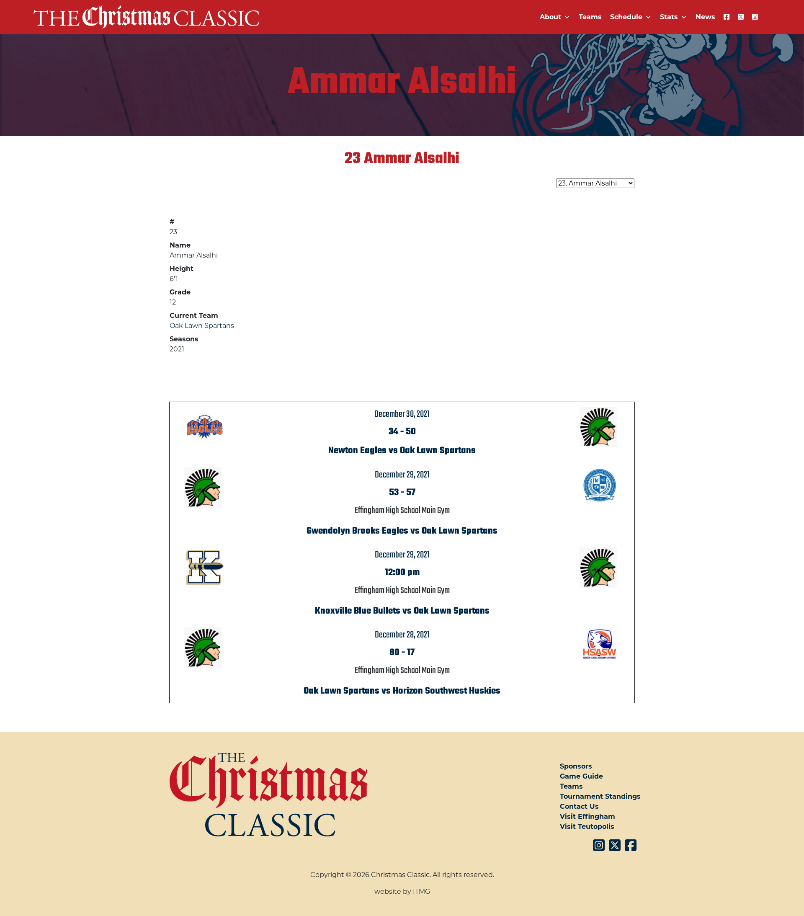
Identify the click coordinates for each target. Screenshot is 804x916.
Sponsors (576, 766)
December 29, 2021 (402, 475)
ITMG (421, 891)
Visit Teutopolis (587, 827)
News (705, 17)
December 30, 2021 (402, 414)
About (550, 17)
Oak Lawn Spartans (202, 326)
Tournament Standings (600, 796)
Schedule (626, 17)
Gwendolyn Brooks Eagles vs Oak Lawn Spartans (402, 531)
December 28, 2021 (402, 635)
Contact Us (579, 806)
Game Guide (581, 776)
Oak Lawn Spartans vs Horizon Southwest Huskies (402, 691)
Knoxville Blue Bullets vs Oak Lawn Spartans (402, 611)
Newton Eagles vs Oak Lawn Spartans (402, 451)
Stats (669, 17)
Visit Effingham (587, 817)
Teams (590, 17)
